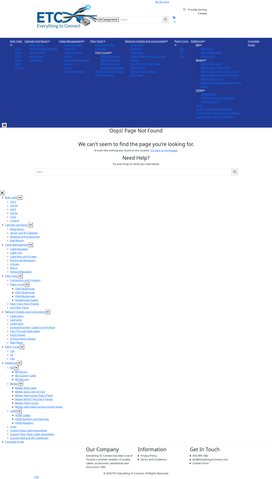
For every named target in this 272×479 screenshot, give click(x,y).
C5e (181, 49)
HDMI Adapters (210, 101)
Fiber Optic (96, 41)
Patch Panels (137, 67)
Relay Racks (36, 45)
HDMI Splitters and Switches (218, 98)
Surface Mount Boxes (143, 71)
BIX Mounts (208, 56)
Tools (199, 105)
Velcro (68, 67)
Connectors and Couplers (25, 280)
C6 (180, 52)
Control (19, 67)
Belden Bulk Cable (211, 64)
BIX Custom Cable (211, 52)
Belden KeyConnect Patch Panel (219, 71)
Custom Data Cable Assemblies (214, 109)
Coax (18, 64)
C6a (181, 56)
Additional (197, 41)
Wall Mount (36, 60)
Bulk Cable (16, 41)
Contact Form (201, 463)
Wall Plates (136, 75)
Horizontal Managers (76, 60)
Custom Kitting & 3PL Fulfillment (215, 117)
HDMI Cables (208, 94)
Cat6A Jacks (137, 52)
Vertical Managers (75, 71)
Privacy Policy (149, 455)
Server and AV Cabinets (43, 49)
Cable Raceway (73, 45)
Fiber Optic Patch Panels (109, 71)
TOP (36, 477)
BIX (198, 45)
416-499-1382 (200, 455)
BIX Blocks (207, 49)
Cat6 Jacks (136, 49)
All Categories (107, 19)
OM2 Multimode (110, 56)
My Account (162, 2)
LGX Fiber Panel (104, 75)
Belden (200, 60)
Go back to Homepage (164, 150)
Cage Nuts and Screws (23, 256)
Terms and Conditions (154, 459)
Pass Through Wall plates (145, 64)
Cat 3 (18, 49)
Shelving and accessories (25, 236)
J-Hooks (68, 64)
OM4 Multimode (110, 64)
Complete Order (14, 442)
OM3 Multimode (110, 60)
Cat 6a (19, 60)
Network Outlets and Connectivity (145, 41)
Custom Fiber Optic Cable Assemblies (218, 113)
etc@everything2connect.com (210, 459)
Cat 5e (19, 52)
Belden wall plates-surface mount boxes (39, 407)
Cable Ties (70, 49)
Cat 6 (18, 56)
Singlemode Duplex (111, 67)
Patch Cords (102, 52)
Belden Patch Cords (212, 79)
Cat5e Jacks (137, 45)
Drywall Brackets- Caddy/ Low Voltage (32, 327)
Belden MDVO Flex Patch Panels (220, 75)
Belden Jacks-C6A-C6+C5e (216, 67)
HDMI (199, 90)
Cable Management (70, 41)
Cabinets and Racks (36, 41)
